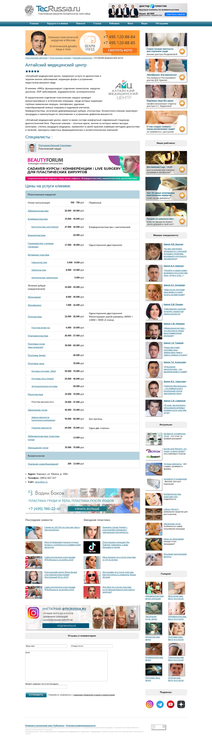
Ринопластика (35, 394)
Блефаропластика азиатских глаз (172, 495)
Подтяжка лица (36, 363)
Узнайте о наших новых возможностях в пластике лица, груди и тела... (176, 273)
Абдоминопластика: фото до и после (177, 617)
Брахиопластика (37, 235)
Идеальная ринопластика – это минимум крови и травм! (175, 369)
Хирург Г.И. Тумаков (173, 343)
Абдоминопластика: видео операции (154, 597)
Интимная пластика (38, 254)
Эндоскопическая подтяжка (44, 386)
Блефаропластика (38, 219)
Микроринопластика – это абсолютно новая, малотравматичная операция (175, 332)
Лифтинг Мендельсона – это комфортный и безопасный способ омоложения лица (175, 390)
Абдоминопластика (38, 210)
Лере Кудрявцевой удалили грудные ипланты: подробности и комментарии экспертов (62, 544)
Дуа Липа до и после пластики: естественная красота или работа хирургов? (119, 589)
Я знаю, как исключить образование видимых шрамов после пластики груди (175, 409)
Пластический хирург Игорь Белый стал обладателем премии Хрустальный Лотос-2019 (60, 574)
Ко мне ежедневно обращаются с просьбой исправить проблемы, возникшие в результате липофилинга (175, 254)
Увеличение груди (37, 410)
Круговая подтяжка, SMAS (43, 371)
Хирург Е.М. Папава (173, 304)
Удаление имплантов (41, 428)
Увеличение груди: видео (151, 617)
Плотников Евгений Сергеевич (54, 145)
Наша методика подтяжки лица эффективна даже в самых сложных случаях (175, 351)
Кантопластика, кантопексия (44, 227)
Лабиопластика (38, 270)
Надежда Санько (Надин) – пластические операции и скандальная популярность (115, 530)
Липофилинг (34, 305)
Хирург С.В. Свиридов (174, 401)
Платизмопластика (38, 335)
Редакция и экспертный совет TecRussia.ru (44, 726)
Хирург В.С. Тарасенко (175, 381)
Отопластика (35, 316)
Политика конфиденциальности (81, 726)
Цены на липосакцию (174, 539)
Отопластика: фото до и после (176, 679)
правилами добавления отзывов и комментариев (94, 695)
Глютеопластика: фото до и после (176, 658)
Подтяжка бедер (37, 355)
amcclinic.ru (41, 482)
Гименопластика (39, 262)
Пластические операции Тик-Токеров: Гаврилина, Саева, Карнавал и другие (116, 544)
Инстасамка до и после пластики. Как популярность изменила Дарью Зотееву (119, 574)
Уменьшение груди (38, 447)
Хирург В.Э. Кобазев (173, 266)
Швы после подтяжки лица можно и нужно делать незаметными (174, 292)
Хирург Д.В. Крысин (173, 244)
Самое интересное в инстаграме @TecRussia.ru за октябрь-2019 (59, 588)
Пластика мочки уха (40, 328)
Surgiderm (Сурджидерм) (175, 479)
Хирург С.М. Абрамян (174, 324)
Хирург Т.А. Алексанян (175, 362)
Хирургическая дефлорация (44, 278)
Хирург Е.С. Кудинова (174, 285)
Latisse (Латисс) (171, 509)
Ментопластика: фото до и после (176, 597)
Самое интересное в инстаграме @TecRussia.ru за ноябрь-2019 (59, 558)
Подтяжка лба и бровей (42, 379)
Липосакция (34, 297)
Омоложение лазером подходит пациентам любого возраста (175, 311)
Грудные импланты (173, 464)
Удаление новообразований (43, 464)
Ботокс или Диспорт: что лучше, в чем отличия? (175, 450)
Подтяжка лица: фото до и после (176, 638)
